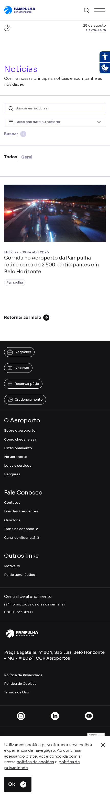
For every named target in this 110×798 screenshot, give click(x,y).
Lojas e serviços (17, 465)
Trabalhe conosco (19, 529)
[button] (86, 10)
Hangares (12, 474)
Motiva (10, 566)
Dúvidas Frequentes (21, 511)
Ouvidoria (12, 520)
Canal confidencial (19, 537)
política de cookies (35, 761)
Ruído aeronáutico (19, 574)
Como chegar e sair (20, 439)
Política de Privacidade (23, 675)
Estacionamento (18, 448)
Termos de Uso (16, 692)
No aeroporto (15, 457)
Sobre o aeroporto (20, 430)
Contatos (12, 502)
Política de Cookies (20, 683)
